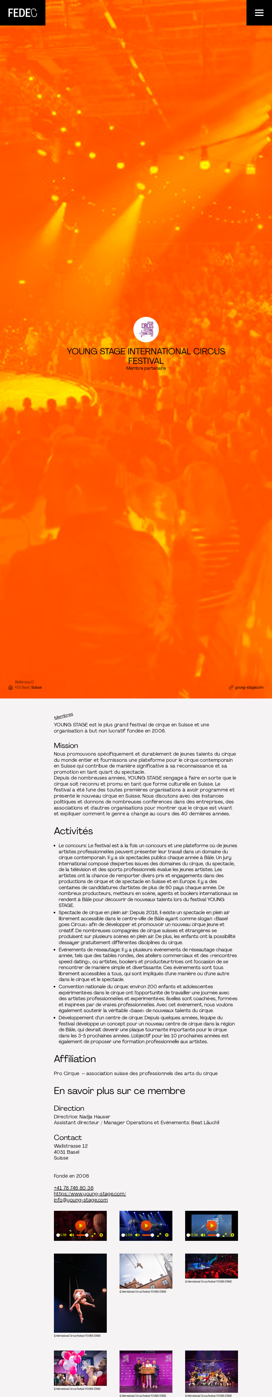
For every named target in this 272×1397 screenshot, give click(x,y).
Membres (64, 716)
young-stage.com (249, 687)
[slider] (58, 1235)
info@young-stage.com (81, 1200)
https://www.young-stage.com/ (90, 1194)
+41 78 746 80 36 (74, 1188)
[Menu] (259, 12)
